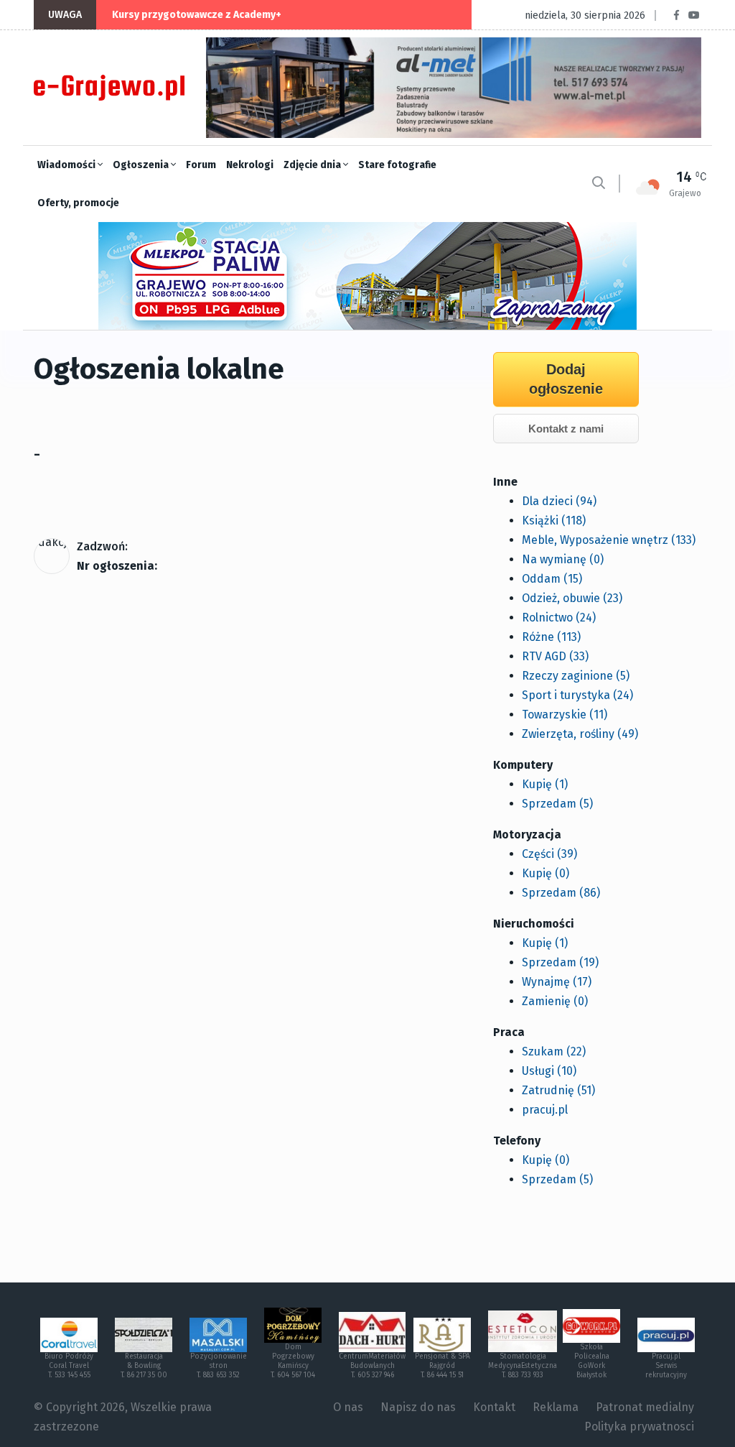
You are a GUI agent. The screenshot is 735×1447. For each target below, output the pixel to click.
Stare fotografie (397, 165)
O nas (348, 1407)
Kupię (545, 784)
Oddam (552, 579)
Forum (201, 165)
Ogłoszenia (142, 165)
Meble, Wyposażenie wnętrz (609, 540)
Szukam (554, 1051)
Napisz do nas (418, 1407)
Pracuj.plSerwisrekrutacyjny (666, 1365)
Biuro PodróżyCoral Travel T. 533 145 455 (69, 1365)
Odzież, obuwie (572, 598)
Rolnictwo (559, 617)
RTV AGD (555, 656)
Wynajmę (556, 982)
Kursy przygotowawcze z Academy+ (196, 15)
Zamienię (555, 1001)
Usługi (549, 1071)
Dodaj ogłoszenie (566, 379)
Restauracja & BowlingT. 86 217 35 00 (144, 1365)
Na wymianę (563, 559)
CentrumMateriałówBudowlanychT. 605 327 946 (372, 1365)
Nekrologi (249, 165)
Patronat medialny (645, 1407)
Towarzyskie (564, 714)
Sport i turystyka (577, 695)
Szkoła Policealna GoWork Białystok (591, 1361)
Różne (551, 637)
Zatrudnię (558, 1090)
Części (549, 854)
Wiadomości (67, 165)
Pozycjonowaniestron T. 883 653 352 (218, 1365)
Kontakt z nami (566, 428)
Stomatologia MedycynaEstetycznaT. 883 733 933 (522, 1365)
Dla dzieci (559, 501)
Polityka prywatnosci (639, 1426)
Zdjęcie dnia (313, 165)
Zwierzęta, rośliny (580, 734)
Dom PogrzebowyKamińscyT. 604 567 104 (293, 1361)
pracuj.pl (545, 1110)
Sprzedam (557, 803)
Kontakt (494, 1407)
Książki (554, 520)
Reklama (556, 1407)
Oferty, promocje (78, 203)
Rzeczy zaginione (575, 676)
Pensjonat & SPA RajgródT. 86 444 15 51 (442, 1365)
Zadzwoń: (102, 546)
